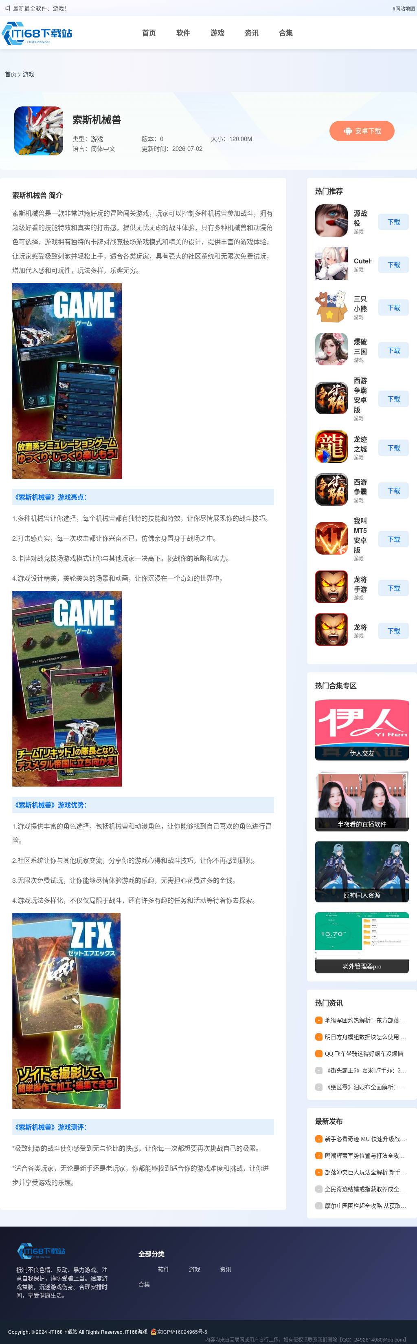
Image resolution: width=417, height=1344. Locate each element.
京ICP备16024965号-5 (182, 1331)
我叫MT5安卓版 (360, 535)
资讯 (252, 33)
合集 (286, 33)
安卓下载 (368, 130)
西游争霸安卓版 (360, 395)
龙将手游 (360, 584)
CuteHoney (371, 260)
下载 (393, 221)
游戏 (217, 33)
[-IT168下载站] (36, 35)
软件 (183, 33)
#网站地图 (404, 8)
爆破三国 (360, 346)
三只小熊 (360, 303)
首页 (149, 33)
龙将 (360, 627)
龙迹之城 (360, 443)
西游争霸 (360, 486)
